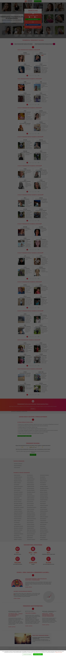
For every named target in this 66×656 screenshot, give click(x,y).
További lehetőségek (27, 654)
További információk (58, 652)
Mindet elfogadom (38, 654)
